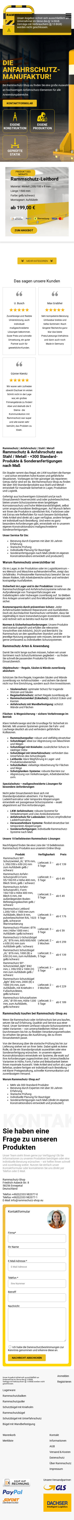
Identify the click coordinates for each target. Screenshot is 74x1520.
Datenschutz (57, 1457)
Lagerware (9, 1389)
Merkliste (8, 1440)
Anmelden (63, 1376)
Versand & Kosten (60, 1451)
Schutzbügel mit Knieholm (18, 1406)
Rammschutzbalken (14, 1395)
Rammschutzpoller (14, 1401)
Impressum (56, 1468)
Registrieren (64, 1381)
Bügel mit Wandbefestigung (19, 1423)
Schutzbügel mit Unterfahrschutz (22, 1418)
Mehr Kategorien (37, 261)
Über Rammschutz (60, 1463)
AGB (52, 1446)
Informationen (58, 1440)
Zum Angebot (24, 230)
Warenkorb (9, 1434)
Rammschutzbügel (14, 1412)
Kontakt (54, 1434)
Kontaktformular (20, 103)
